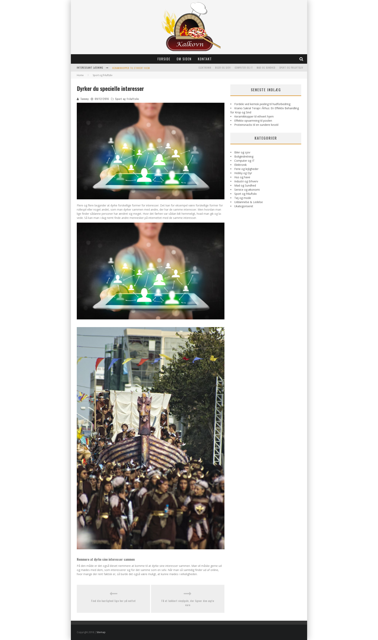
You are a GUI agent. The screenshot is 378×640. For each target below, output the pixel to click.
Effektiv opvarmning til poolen (253, 120)
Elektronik (205, 67)
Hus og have (242, 177)
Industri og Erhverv (246, 181)
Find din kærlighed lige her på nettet (113, 601)
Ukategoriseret (243, 206)
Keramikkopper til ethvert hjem (131, 68)
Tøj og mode (242, 198)
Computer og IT (244, 67)
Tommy (84, 99)
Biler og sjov (223, 67)
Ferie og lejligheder (246, 169)
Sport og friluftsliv (291, 67)
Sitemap (101, 632)
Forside (164, 59)
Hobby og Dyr (243, 173)
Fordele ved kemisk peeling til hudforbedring (262, 104)
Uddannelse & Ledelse (248, 202)
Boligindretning (243, 156)
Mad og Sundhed (266, 67)
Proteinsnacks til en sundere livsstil (256, 125)
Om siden (184, 59)
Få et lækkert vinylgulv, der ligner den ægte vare (187, 603)
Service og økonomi (247, 189)
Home (80, 75)
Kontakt (205, 59)
